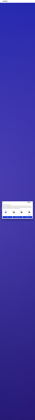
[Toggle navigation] (32, 1)
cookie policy (18, 208)
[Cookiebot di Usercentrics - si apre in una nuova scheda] (28, 202)
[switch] (14, 212)
